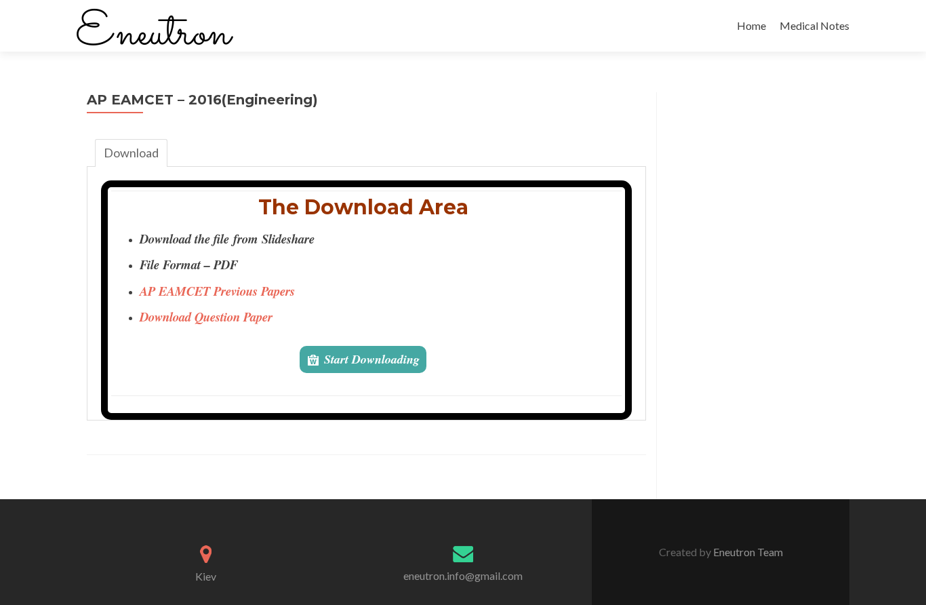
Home (751, 25)
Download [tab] (131, 152)
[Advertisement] (753, 295)
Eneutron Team (747, 551)
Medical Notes (814, 25)
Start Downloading (372, 359)
